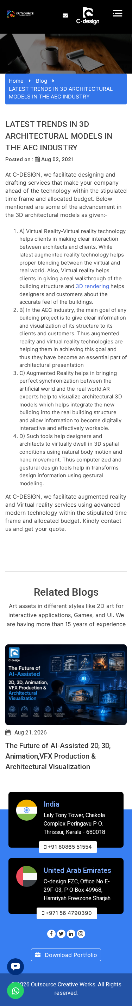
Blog (41, 80)
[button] (8, 787)
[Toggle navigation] (117, 13)
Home (16, 80)
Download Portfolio (70, 954)
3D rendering (92, 286)
